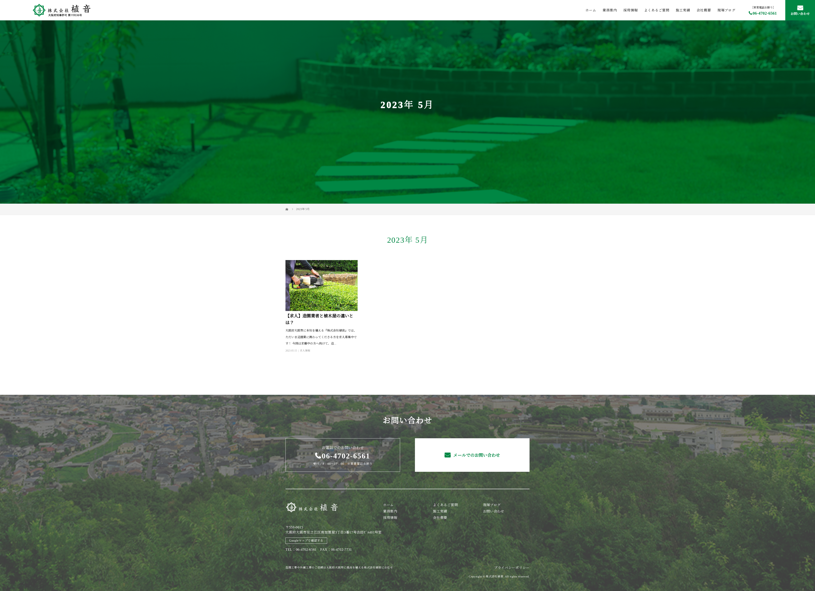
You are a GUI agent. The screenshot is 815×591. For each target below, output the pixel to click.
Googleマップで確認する (306, 540)
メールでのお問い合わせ (476, 455)
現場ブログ (726, 10)
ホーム (590, 10)
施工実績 (683, 10)
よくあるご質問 (656, 10)
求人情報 (305, 350)
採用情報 (630, 10)
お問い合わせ (800, 13)
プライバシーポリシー (512, 568)
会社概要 (704, 10)
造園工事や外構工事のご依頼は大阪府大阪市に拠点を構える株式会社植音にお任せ (339, 567)
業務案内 (610, 10)
